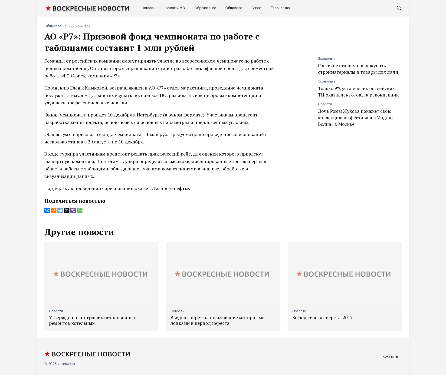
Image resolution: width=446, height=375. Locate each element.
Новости (148, 8)
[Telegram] (60, 210)
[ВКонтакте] (47, 210)
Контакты (390, 356)
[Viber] (73, 210)
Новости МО (175, 8)
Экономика (326, 58)
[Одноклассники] (53, 210)
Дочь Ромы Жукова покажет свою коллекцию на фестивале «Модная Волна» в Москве (356, 117)
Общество (233, 8)
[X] (66, 210)
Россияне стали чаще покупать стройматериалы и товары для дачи (358, 68)
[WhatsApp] (79, 210)
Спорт (257, 8)
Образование (205, 8)
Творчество (280, 8)
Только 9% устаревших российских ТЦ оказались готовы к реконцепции (358, 91)
